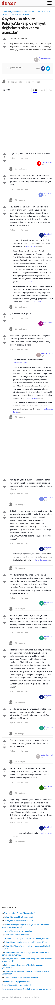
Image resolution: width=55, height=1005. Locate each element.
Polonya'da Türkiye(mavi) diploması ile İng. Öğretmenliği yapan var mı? (26, 973)
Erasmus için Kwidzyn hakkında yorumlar (21, 977)
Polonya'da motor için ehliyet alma (18, 931)
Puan (51, 90)
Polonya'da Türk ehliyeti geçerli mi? (18, 917)
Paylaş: (12, 158)
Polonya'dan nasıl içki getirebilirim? (16, 985)
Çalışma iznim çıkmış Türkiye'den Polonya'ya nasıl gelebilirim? (23, 966)
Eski (35, 90)
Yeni (43, 90)
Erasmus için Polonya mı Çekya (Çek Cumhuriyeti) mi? (27, 938)
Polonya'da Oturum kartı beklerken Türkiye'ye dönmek (26, 942)
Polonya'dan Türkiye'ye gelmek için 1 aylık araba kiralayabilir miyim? (27, 947)
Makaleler (5, 997)
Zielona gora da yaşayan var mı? (17, 981)
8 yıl (40, 61)
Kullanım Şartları (28, 997)
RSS (3, 1000)
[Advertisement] (27, 123)
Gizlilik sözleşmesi (15, 997)
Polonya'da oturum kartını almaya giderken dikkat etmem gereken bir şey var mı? (26, 954)
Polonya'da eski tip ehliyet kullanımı (19, 920)
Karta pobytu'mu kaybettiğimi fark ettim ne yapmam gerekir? (27, 989)
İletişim (36, 997)
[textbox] (30, 82)
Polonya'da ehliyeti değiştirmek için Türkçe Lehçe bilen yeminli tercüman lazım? (25, 926)
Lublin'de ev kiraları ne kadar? (16, 934)
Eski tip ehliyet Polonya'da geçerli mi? (19, 913)
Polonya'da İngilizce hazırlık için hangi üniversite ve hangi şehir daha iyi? (27, 960)
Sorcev (17, 3)
